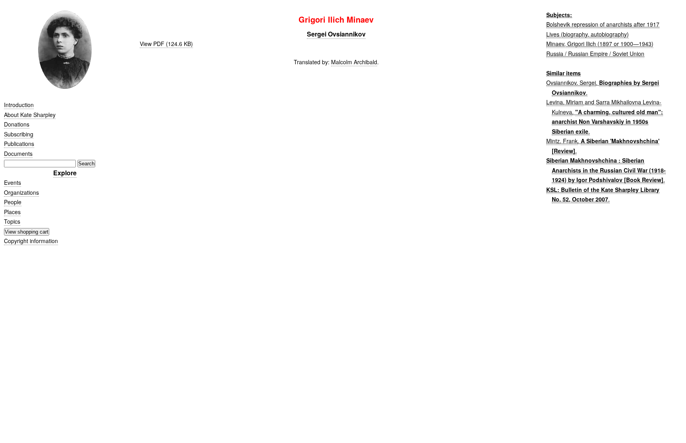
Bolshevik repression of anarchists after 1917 (602, 24)
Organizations (21, 192)
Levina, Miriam (564, 102)
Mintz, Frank (562, 141)
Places (12, 212)
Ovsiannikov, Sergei (571, 82)
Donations (16, 124)
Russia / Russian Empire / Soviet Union (595, 54)
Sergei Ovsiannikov (336, 33)
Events (12, 182)
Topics (12, 221)
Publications (19, 144)
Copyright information (31, 241)
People (12, 202)
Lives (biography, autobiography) (587, 34)
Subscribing (18, 134)
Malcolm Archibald (354, 62)
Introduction (19, 105)
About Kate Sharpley (30, 115)
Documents (18, 153)
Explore (65, 172)
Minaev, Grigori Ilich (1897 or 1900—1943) (599, 44)
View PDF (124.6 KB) (166, 44)
